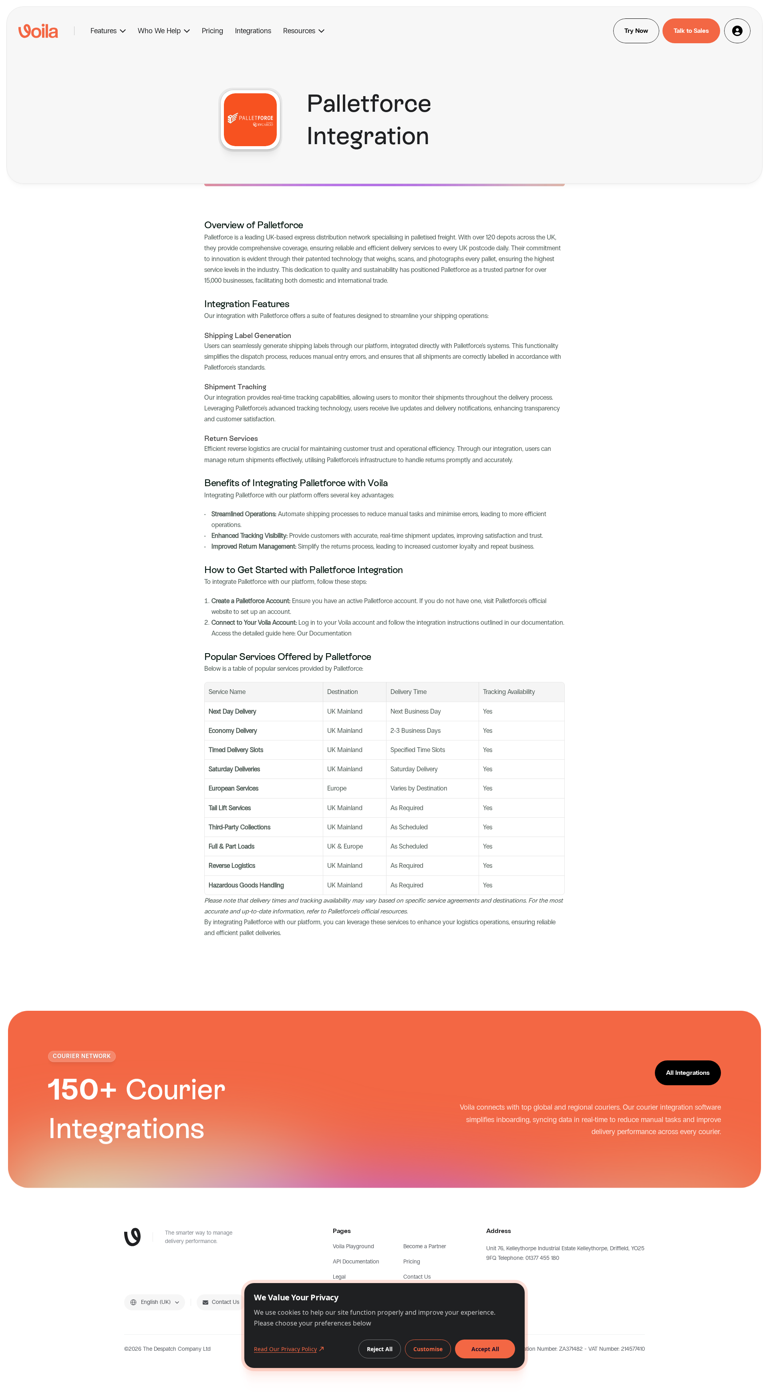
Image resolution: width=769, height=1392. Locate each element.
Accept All (485, 1349)
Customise (428, 1349)
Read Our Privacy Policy (285, 1349)
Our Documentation (324, 633)
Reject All (380, 1349)
